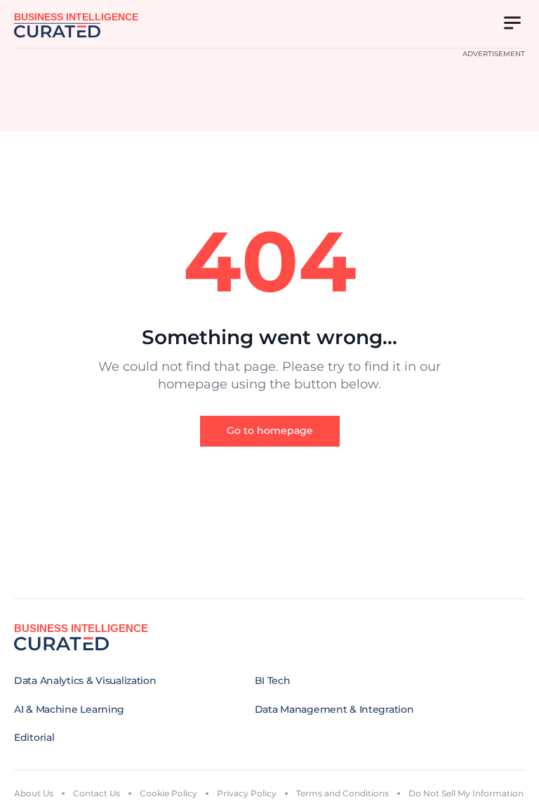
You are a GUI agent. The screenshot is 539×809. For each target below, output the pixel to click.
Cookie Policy (168, 793)
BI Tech (273, 680)
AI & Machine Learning (69, 709)
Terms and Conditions (342, 793)
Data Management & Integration (334, 709)
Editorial (34, 737)
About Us (33, 793)
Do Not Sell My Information (466, 793)
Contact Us (96, 793)
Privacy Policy (247, 793)
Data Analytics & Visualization (85, 680)
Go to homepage (270, 430)
